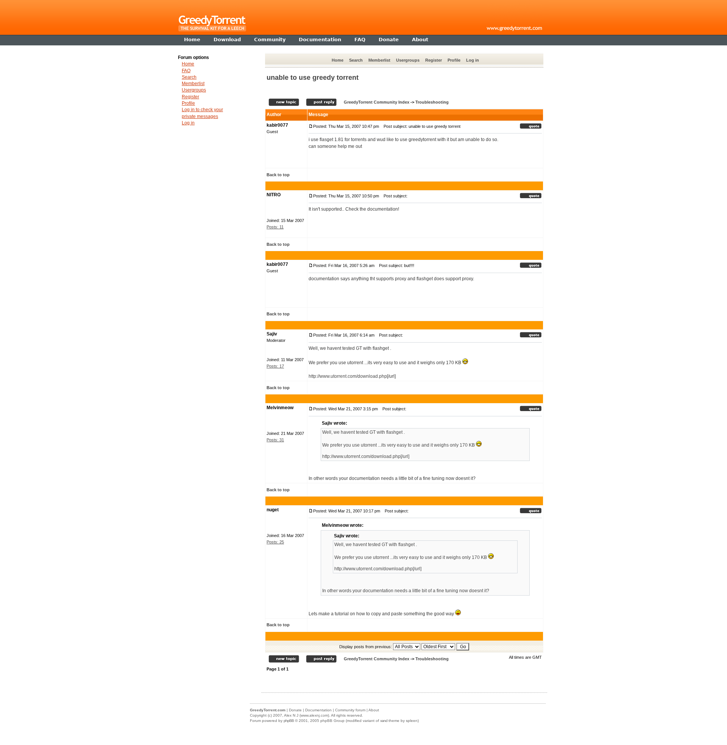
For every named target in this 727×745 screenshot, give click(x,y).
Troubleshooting (432, 102)
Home (337, 60)
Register (433, 60)
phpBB (289, 721)
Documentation (318, 710)
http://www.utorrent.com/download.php (348, 376)
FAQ (186, 70)
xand (383, 721)
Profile (454, 60)
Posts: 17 (275, 366)
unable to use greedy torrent (313, 77)
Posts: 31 (275, 440)
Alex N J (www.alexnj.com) (306, 715)
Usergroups (408, 60)
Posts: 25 (275, 542)
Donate (295, 710)
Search (356, 60)
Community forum (350, 710)
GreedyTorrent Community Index (376, 102)
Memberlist (379, 60)
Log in (472, 60)
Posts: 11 (275, 227)
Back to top (278, 174)
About (373, 710)
